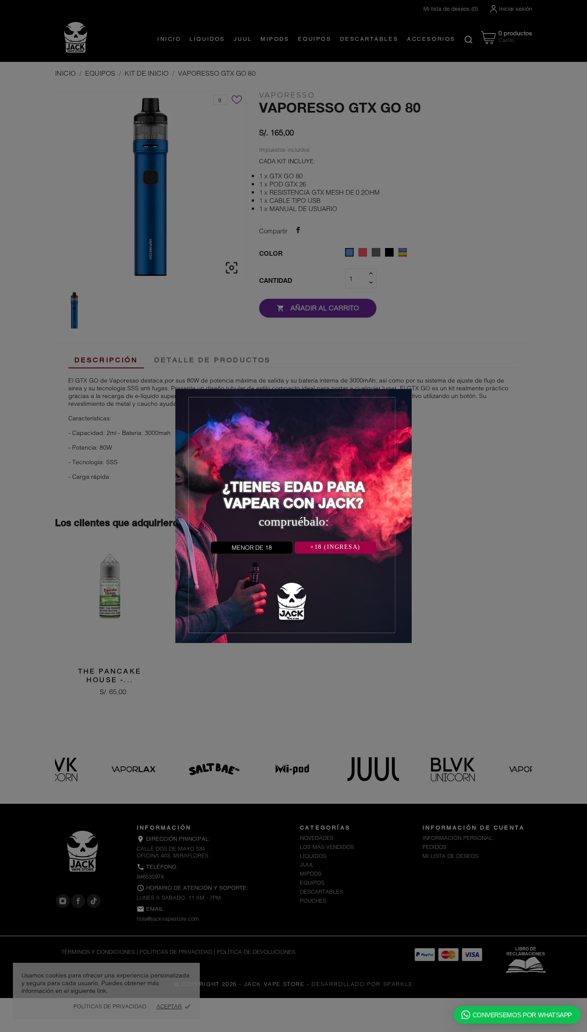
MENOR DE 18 (252, 547)
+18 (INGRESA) (335, 547)
